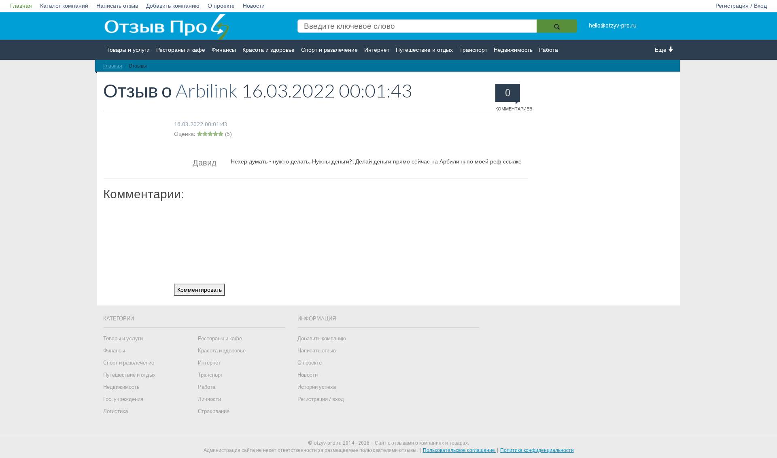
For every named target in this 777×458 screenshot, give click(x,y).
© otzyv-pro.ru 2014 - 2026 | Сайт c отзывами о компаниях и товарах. (388, 443)
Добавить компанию (173, 5)
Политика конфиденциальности (537, 450)
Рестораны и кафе (180, 50)
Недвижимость (513, 50)
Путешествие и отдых (424, 50)
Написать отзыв (117, 5)
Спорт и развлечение (329, 50)
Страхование (213, 411)
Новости (254, 5)
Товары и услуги (128, 50)
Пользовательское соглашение (459, 450)
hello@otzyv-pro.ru (613, 25)
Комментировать (199, 289)
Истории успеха (316, 387)
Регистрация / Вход (741, 5)
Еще (661, 50)
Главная (21, 5)
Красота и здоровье (268, 50)
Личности (209, 399)
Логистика (115, 411)
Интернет (376, 50)
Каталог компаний (64, 5)
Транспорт (473, 50)
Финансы (224, 50)
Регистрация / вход (320, 399)
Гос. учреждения (123, 399)
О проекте (221, 5)
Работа (548, 50)
